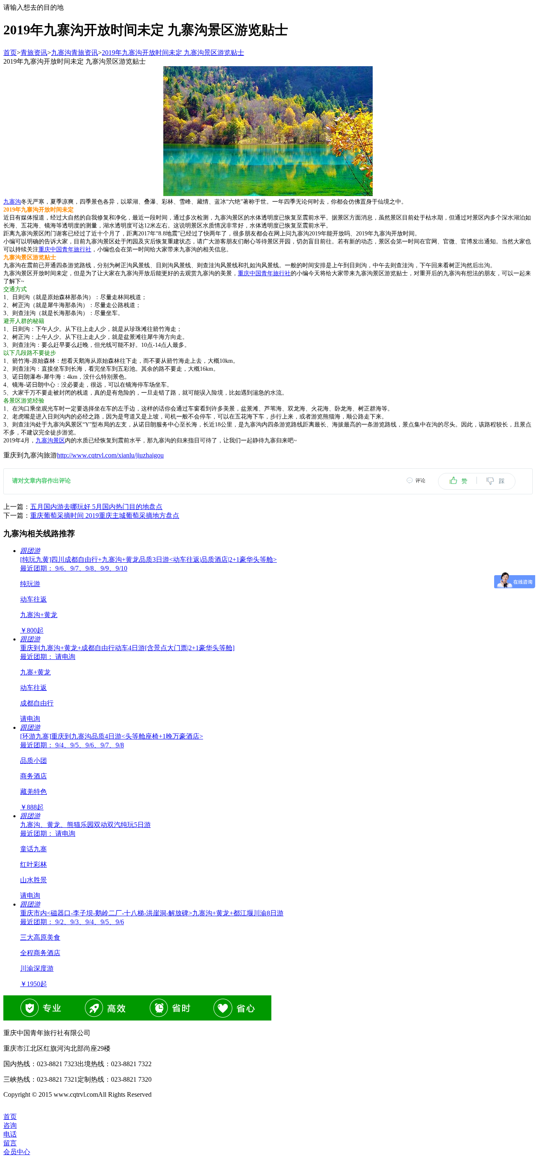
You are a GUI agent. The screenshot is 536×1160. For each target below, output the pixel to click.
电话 (10, 1134)
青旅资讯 (34, 52)
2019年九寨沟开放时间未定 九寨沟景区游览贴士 (173, 52)
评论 (420, 480)
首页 (10, 52)
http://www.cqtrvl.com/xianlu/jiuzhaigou (110, 455)
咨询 (10, 1125)
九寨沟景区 (50, 440)
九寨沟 (12, 202)
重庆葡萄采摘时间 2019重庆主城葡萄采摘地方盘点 (104, 515)
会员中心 (16, 1151)
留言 (10, 1143)
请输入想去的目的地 (33, 7)
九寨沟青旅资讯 (74, 52)
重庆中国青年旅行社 (65, 249)
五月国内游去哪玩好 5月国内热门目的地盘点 (96, 506)
